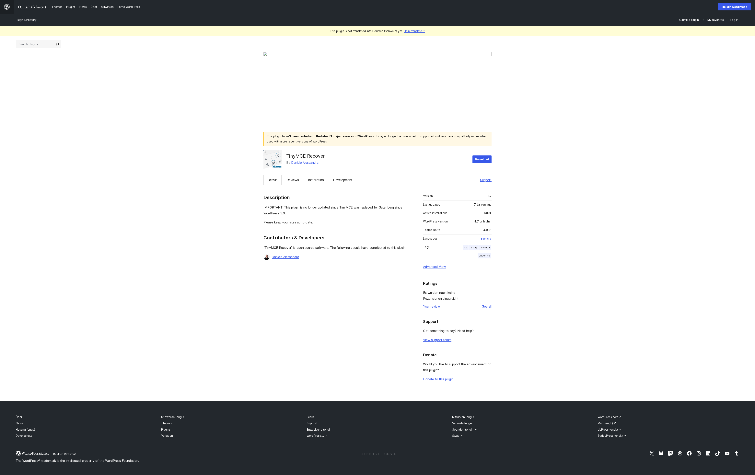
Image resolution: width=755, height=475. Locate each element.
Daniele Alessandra (305, 162)
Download (482, 159)
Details (272, 180)
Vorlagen (167, 435)
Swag (457, 435)
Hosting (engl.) (25, 429)
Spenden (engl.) (464, 429)
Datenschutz (24, 435)
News (19, 423)
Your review (431, 306)
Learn (310, 417)
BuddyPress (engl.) (612, 435)
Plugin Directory (26, 19)
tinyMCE (485, 247)
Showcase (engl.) (172, 417)
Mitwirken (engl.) (463, 417)
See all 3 (486, 238)
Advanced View (434, 267)
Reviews (293, 180)
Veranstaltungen (462, 423)
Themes (166, 423)
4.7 (465, 247)
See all (487, 306)
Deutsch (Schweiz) (64, 454)
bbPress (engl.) (609, 429)
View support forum (437, 340)
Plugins (165, 429)
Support (486, 180)
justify (473, 247)
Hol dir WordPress (734, 6)
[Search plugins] (57, 44)
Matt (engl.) (607, 423)
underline (484, 255)
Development (342, 180)
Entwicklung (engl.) (319, 429)
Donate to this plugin (438, 379)
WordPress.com (609, 417)
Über (19, 417)
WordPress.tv (317, 435)
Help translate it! (414, 31)
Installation (316, 180)
